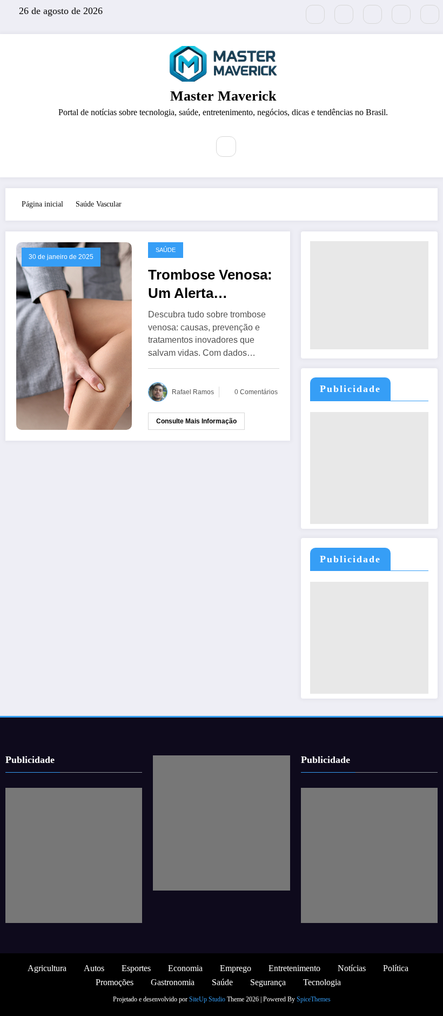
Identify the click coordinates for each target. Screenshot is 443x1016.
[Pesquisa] (226, 146)
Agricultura (47, 968)
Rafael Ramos (193, 392)
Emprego (235, 968)
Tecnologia (322, 982)
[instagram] (401, 14)
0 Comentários (256, 392)
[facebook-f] (343, 14)
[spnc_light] (251, 146)
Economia (185, 968)
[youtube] (429, 14)
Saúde (166, 250)
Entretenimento (294, 968)
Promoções (114, 982)
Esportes (136, 968)
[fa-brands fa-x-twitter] (315, 14)
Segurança (268, 982)
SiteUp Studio (207, 999)
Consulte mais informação (196, 421)
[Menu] (192, 147)
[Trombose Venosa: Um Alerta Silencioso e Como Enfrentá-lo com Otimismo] (74, 335)
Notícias (352, 968)
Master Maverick (223, 96)
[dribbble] (372, 14)
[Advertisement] (369, 295)
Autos (94, 968)
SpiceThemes (314, 999)
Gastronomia (172, 982)
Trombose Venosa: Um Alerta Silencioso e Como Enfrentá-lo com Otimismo (210, 284)
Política (395, 968)
